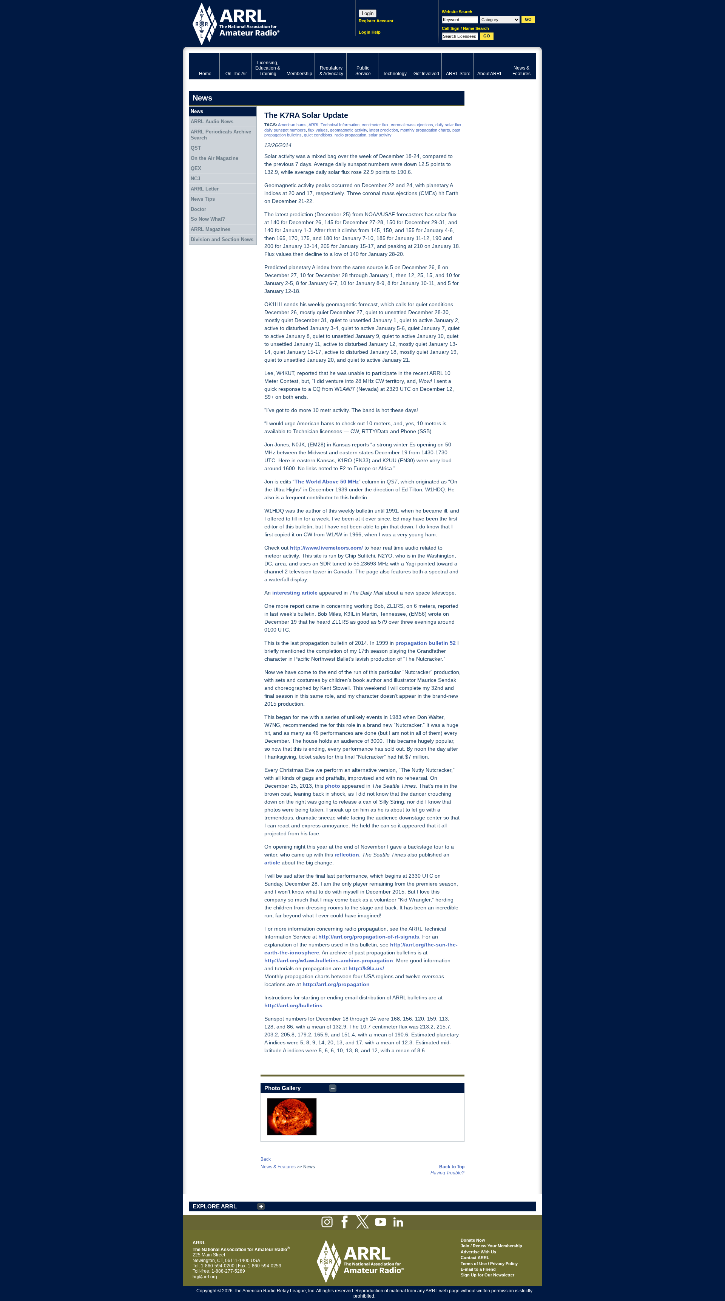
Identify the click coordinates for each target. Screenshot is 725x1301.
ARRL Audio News (212, 121)
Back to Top (451, 1166)
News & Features (278, 1166)
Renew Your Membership (497, 1246)
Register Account (376, 21)
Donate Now (473, 1240)
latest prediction (383, 130)
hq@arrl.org (205, 1276)
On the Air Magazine (214, 158)
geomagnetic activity (348, 130)
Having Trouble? (447, 1173)
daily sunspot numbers (285, 130)
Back (266, 1159)
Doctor (198, 209)
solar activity (380, 135)
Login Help (370, 32)
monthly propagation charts (425, 130)
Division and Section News (222, 239)
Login (367, 13)
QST (196, 148)
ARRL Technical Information (334, 124)
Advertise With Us (478, 1252)
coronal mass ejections (412, 124)
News (197, 111)
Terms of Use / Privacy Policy (489, 1263)
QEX (196, 168)
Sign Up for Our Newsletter (487, 1275)
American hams (292, 124)
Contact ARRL (475, 1257)
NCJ (195, 178)
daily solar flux (448, 124)
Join (465, 1246)
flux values (318, 130)
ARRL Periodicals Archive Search (221, 135)
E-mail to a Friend (478, 1269)
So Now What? (208, 219)
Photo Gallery (282, 1088)
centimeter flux (375, 124)
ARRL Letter (205, 189)
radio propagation (350, 135)
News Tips (203, 199)
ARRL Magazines (210, 229)
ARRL (262, 23)
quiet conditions (318, 135)
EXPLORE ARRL (215, 1206)
